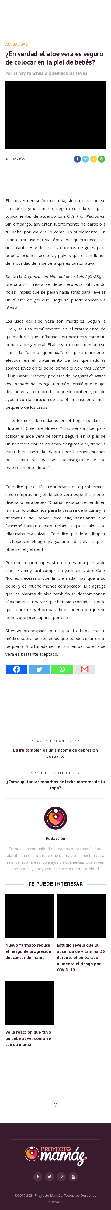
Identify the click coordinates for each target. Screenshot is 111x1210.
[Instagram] (61, 1176)
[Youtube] (73, 1176)
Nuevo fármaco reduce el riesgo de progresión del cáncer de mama (28, 951)
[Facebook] (16, 669)
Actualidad (16, 44)
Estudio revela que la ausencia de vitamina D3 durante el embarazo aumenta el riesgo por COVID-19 (81, 957)
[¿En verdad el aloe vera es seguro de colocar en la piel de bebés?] (55, 114)
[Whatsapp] (62, 669)
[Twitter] (39, 669)
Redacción (15, 159)
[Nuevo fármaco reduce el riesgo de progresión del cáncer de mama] (29, 915)
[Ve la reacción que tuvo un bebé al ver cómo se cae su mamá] (29, 1003)
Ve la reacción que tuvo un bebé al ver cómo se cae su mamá (28, 1038)
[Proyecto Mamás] (55, 1155)
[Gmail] (84, 669)
